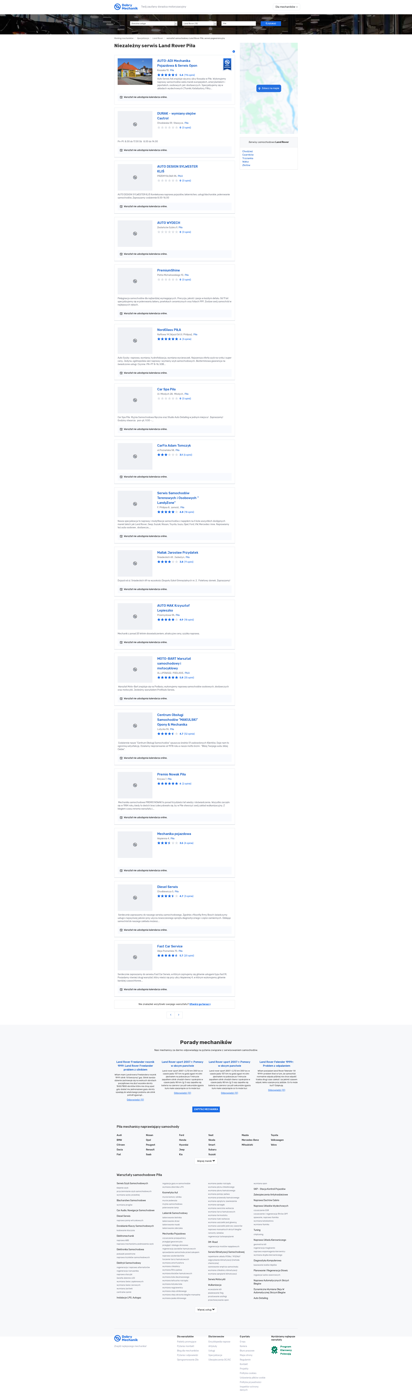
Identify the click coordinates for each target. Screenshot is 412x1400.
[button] (253, 1377)
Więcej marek (204, 1161)
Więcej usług (204, 1309)
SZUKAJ (272, 24)
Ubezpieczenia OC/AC (219, 1359)
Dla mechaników (286, 6)
